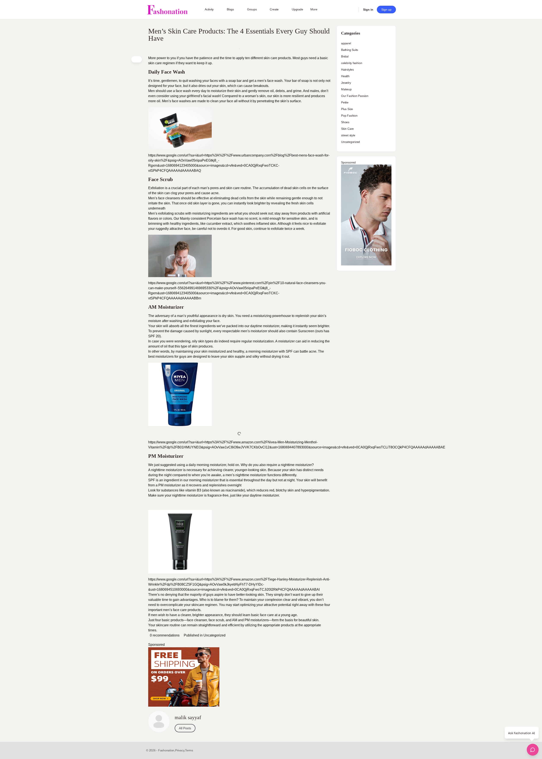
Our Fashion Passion (354, 96)
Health (345, 76)
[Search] (352, 9)
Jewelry (346, 82)
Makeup (346, 89)
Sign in (368, 9)
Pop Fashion (349, 115)
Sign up (386, 9)
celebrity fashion (351, 63)
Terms (189, 750)
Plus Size (347, 109)
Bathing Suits (349, 50)
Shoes (345, 122)
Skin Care (347, 128)
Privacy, (180, 750)
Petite (344, 102)
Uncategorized (214, 635)
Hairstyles (347, 69)
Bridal (344, 56)
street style (348, 135)
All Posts (185, 728)
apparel (346, 43)
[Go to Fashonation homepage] (167, 9)
